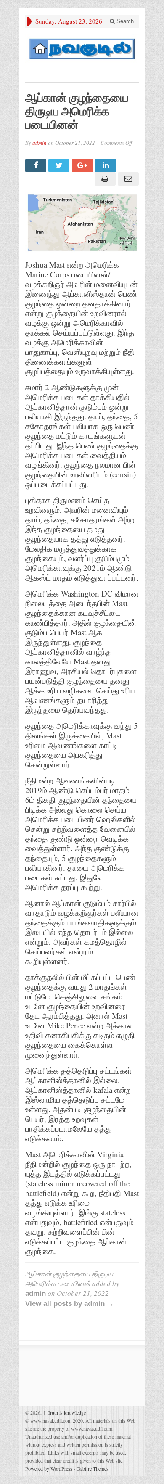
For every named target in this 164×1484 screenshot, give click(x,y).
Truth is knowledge (64, 1412)
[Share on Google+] (83, 165)
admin (39, 143)
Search (124, 21)
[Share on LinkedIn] (106, 165)
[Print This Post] (103, 179)
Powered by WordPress (48, 1468)
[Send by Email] (127, 179)
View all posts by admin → (69, 1304)
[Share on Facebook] (36, 165)
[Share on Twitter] (59, 165)
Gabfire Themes (92, 1468)
